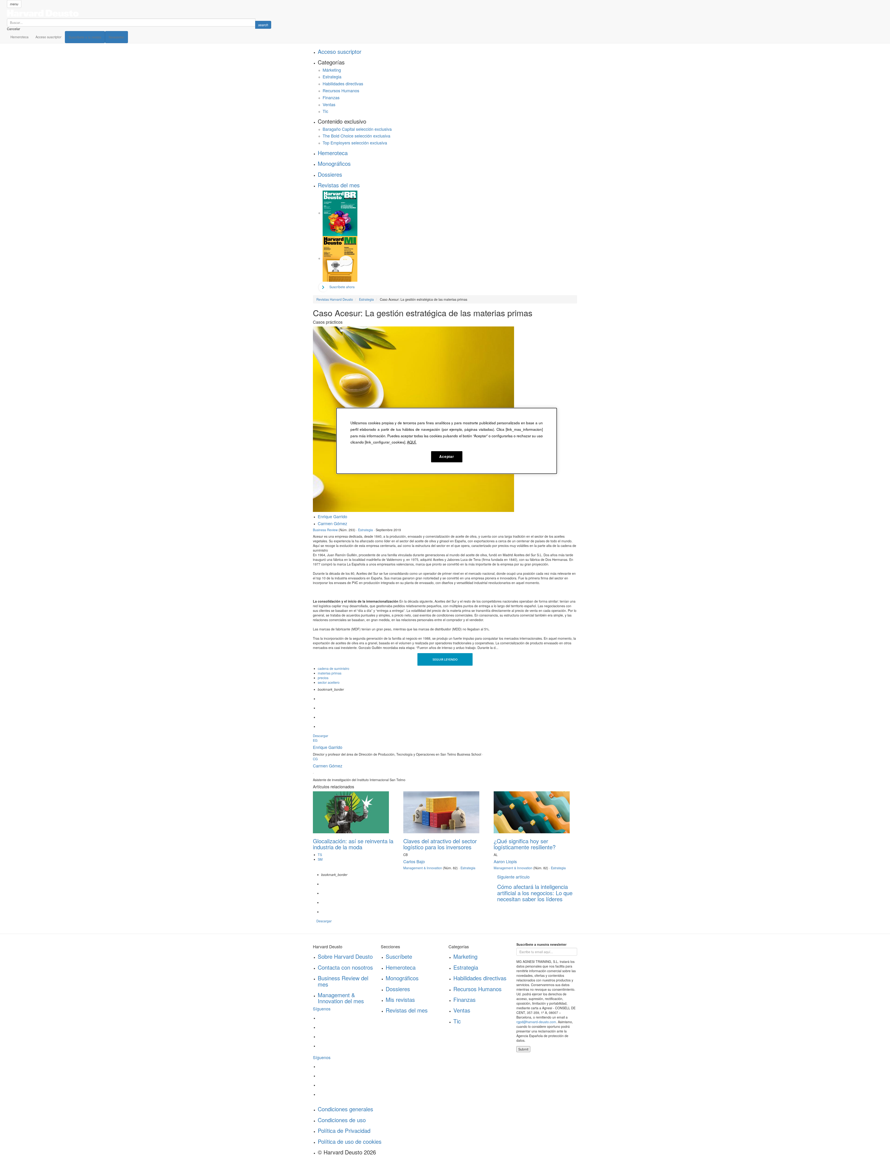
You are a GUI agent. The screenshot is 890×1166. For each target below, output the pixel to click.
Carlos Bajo (414, 861)
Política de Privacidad (344, 1130)
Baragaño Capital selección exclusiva (357, 129)
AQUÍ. (411, 441)
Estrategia (332, 76)
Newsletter (116, 37)
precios (323, 677)
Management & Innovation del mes (341, 998)
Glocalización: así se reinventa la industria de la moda (353, 844)
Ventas (329, 104)
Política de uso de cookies (349, 1141)
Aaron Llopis (505, 861)
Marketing (465, 956)
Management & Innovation (422, 868)
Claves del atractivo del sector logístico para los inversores (440, 844)
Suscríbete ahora (342, 286)
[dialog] (447, 440)
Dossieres (330, 174)
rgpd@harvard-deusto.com (536, 1021)
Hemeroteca (19, 37)
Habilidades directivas (343, 83)
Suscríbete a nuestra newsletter (541, 944)
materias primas (329, 673)
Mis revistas (400, 999)
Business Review (325, 529)
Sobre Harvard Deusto (345, 956)
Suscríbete (399, 956)
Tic (325, 111)
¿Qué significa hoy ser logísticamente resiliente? (525, 844)
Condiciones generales (345, 1109)
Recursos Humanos (341, 90)
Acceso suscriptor (48, 37)
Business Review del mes (343, 981)
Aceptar (446, 456)
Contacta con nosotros (345, 967)
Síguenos (322, 1009)
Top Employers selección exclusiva (355, 143)
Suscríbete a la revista (85, 37)
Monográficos (334, 163)
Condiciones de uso (342, 1120)
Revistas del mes (339, 185)
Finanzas (331, 97)
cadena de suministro (333, 668)
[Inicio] (139, 13)
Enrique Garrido (332, 516)
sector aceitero (329, 682)
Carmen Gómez (332, 523)
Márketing (332, 70)
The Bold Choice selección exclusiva (356, 136)
